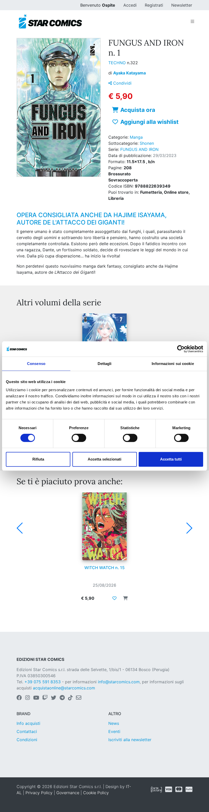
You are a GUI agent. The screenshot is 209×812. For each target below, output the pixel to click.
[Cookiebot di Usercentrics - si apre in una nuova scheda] (181, 349)
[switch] (79, 438)
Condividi (122, 83)
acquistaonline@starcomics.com (64, 687)
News (113, 723)
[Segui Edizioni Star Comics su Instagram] (27, 698)
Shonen (147, 143)
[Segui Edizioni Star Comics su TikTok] (70, 698)
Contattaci (27, 731)
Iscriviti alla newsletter (129, 739)
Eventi (114, 731)
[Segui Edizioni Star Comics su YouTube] (36, 698)
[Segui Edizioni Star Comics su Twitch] (45, 698)
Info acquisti (28, 723)
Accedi (130, 5)
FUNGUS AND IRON (139, 149)
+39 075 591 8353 (42, 681)
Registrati (154, 5)
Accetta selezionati (104, 459)
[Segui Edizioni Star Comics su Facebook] (19, 698)
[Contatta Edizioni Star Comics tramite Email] (78, 698)
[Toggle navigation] (192, 21)
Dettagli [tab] (105, 363)
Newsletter (181, 5)
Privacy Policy (39, 792)
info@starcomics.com (119, 681)
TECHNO (117, 62)
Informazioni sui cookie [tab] (173, 363)
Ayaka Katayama (129, 72)
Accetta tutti (171, 459)
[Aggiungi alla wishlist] (114, 598)
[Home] (50, 21)
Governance (67, 792)
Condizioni (27, 739)
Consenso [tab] (36, 363)
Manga (136, 137)
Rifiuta (38, 459)
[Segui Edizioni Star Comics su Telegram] (62, 698)
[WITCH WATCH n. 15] (104, 526)
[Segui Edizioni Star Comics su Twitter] (53, 698)
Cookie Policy (96, 792)
